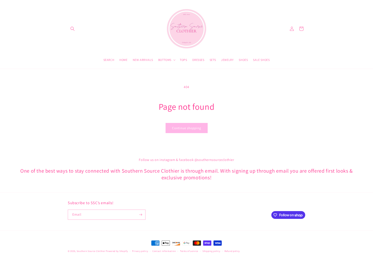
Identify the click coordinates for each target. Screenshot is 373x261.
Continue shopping (186, 128)
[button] (72, 28)
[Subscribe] (140, 215)
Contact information (164, 251)
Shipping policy (211, 251)
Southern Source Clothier (91, 251)
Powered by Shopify (117, 251)
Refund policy (232, 251)
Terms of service (189, 251)
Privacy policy (140, 251)
